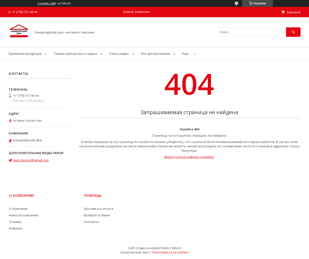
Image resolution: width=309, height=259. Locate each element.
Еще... (186, 53)
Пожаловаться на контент (170, 252)
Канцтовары (119, 53)
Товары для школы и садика (75, 53)
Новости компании (23, 215)
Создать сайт (46, 3)
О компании (18, 208)
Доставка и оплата (98, 208)
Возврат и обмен (97, 215)
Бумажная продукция (25, 53)
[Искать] (293, 32)
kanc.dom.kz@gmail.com (31, 160)
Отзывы (15, 222)
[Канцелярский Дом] (19, 41)
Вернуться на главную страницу (189, 157)
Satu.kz (176, 248)
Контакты (91, 222)
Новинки (15, 228)
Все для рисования (155, 53)
